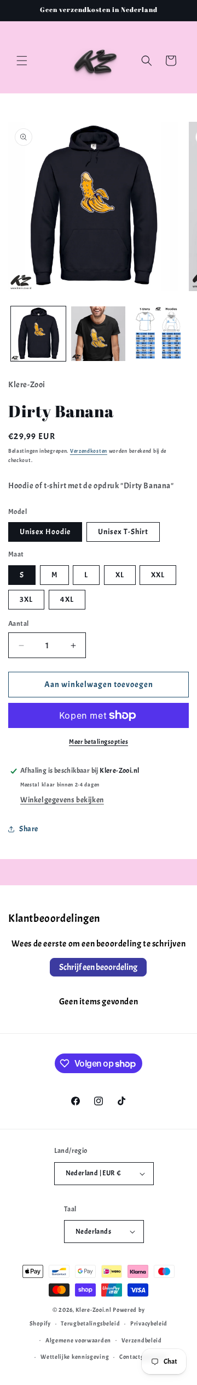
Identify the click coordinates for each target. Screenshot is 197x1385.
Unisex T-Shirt (123, 531)
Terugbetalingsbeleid (90, 1323)
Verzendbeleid (141, 1340)
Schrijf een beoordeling (98, 967)
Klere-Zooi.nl (93, 1309)
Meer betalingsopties (98, 741)
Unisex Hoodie (45, 531)
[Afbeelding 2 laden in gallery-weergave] (98, 333)
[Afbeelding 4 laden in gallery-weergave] (158, 333)
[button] (22, 61)
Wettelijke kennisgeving (74, 1356)
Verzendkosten (88, 450)
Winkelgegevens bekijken (62, 799)
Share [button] (28, 828)
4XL (67, 599)
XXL (158, 574)
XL (119, 574)
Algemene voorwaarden (78, 1340)
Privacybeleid (148, 1323)
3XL (26, 599)
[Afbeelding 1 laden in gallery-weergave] (38, 333)
